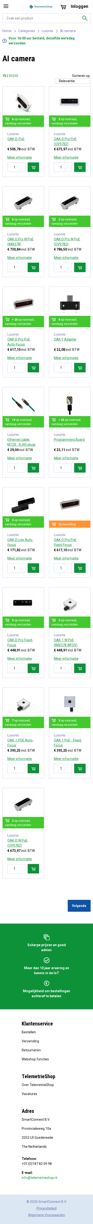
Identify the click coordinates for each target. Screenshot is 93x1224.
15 (4, 76)
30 (10, 76)
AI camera (68, 31)
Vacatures (29, 1094)
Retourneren (31, 1050)
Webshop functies (35, 1059)
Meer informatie (19, 157)
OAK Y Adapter (65, 339)
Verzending (30, 1041)
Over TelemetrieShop (38, 1085)
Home (6, 31)
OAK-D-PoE (16, 139)
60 (16, 76)
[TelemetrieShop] (41, 7)
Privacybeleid (46, 1208)
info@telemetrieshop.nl (39, 1178)
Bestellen (29, 1032)
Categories (26, 31)
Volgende (79, 906)
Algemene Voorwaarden (46, 1215)
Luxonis (47, 31)
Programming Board (69, 439)
